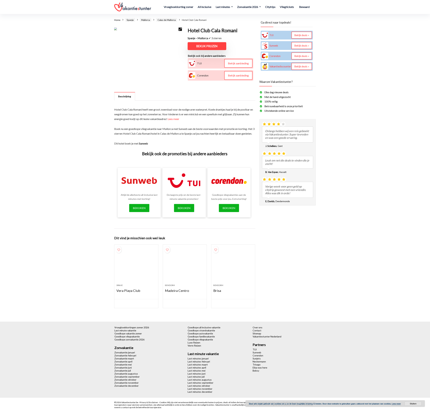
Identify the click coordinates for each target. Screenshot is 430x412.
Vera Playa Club (128, 291)
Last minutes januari (198, 358)
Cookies (163, 402)
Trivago (257, 364)
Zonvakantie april (123, 361)
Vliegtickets (287, 6)
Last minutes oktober (199, 385)
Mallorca (145, 19)
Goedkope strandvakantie (201, 330)
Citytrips (270, 6)
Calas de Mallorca (167, 19)
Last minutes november (200, 388)
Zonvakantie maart (124, 358)
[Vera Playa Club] (136, 266)
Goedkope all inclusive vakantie (204, 327)
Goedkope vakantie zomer (128, 333)
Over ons (257, 327)
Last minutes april (197, 367)
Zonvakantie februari (125, 355)
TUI (255, 349)
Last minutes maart (198, 364)
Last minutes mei (196, 370)
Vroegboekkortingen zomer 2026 (131, 327)
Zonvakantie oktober (125, 379)
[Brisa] (233, 266)
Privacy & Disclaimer (149, 402)
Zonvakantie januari (124, 352)
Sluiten (413, 403)
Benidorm (170, 285)
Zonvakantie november (126, 382)
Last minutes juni (196, 373)
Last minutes (223, 6)
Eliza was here (260, 367)
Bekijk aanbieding (238, 63)
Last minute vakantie (125, 330)
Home (117, 19)
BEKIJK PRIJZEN (207, 46)
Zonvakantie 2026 (247, 6)
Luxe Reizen (194, 342)
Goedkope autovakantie (200, 333)
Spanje (130, 19)
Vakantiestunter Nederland (267, 336)
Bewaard (304, 6)
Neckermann (259, 361)
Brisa (217, 291)
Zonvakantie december (126, 385)
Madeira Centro (177, 291)
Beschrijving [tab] (124, 96)
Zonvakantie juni (123, 367)
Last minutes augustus (200, 379)
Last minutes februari (199, 361)
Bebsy (256, 370)
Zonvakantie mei (123, 364)
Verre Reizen (194, 345)
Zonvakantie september (127, 376)
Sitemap (257, 333)
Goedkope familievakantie (201, 336)
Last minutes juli (196, 376)
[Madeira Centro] (185, 266)
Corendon (258, 355)
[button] (180, 29)
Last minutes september (200, 382)
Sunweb (257, 352)
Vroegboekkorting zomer (178, 6)
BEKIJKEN (139, 208)
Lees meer (173, 118)
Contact (257, 330)
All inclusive (204, 6)
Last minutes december (200, 391)
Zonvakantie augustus (126, 373)
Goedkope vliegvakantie (127, 336)
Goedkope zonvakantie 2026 (129, 339)
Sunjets (257, 358)
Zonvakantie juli (122, 370)
